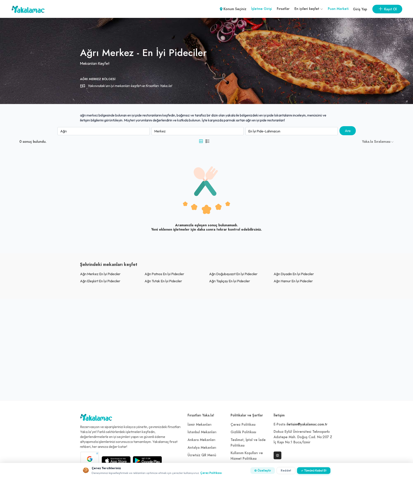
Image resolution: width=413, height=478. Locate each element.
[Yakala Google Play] (147, 460)
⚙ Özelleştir (262, 470)
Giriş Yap (360, 9)
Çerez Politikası (243, 424)
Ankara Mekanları (201, 440)
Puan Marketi (338, 8)
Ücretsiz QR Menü (202, 455)
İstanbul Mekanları (202, 432)
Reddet (286, 470)
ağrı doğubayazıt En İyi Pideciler (233, 274)
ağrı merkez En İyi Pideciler (100, 274)
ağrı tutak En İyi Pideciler (163, 281)
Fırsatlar (283, 8)
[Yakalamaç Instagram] (277, 455)
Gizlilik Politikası (243, 432)
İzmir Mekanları (199, 424)
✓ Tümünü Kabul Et (314, 470)
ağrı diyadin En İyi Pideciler (294, 274)
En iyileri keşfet (307, 8)
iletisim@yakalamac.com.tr (307, 424)
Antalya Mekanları (202, 447)
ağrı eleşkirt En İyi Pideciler (100, 281)
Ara (347, 131)
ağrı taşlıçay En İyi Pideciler (229, 281)
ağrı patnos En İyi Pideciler (164, 274)
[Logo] (96, 418)
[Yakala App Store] (116, 460)
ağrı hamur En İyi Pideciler (293, 281)
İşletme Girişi (261, 8)
